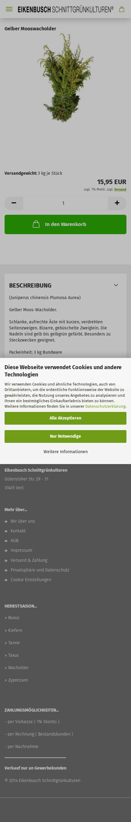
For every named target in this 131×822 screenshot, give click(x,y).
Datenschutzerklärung (105, 406)
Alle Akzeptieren (65, 418)
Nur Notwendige (65, 436)
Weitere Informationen (66, 451)
